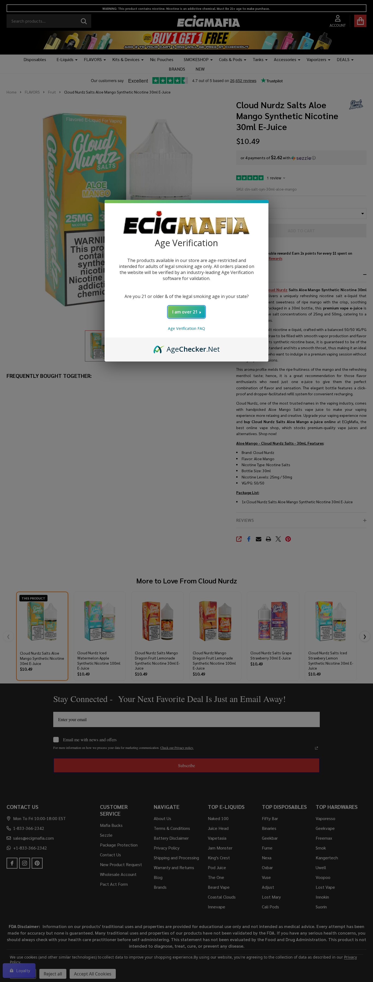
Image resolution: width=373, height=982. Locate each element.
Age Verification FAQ (186, 328)
